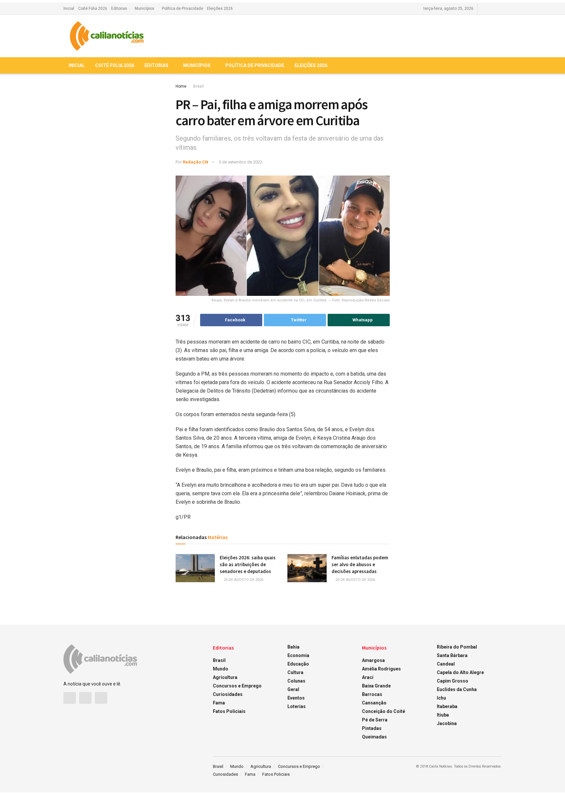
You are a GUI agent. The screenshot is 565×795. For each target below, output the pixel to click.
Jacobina (447, 723)
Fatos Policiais (229, 711)
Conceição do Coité (383, 711)
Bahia (293, 647)
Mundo (220, 668)
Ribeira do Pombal (457, 647)
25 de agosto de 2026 (243, 580)
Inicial (68, 8)
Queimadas (374, 736)
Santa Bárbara (452, 655)
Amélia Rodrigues (381, 668)
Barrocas (372, 694)
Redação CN (195, 162)
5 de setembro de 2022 (240, 162)
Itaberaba (447, 706)
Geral (293, 689)
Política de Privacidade (182, 8)
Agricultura (225, 677)
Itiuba (443, 715)
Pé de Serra (374, 719)
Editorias (119, 8)
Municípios (144, 8)
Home (181, 86)
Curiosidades (228, 694)
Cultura (295, 672)
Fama (219, 702)
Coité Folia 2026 (92, 8)
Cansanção (374, 702)
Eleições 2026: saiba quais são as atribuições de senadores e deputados (248, 564)
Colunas (296, 681)
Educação (298, 664)
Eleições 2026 (220, 8)
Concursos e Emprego (237, 685)
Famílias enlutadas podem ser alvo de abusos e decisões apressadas (360, 564)
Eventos (296, 698)
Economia (298, 655)
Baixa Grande (376, 685)
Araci (367, 677)
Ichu (441, 698)
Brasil (198, 86)
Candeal (446, 664)
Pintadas (372, 728)
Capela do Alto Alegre (460, 672)
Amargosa (373, 660)
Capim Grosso (452, 681)
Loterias (296, 706)
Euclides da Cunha (457, 689)
